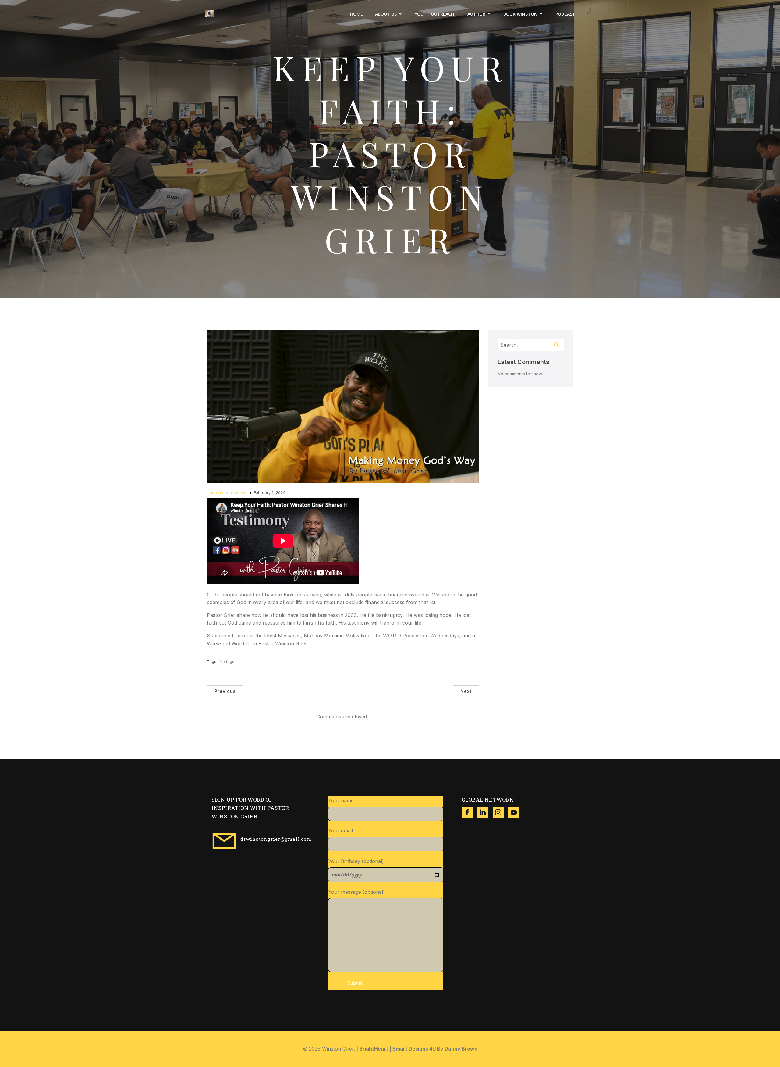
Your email (340, 831)
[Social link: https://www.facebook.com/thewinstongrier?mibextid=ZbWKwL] (469, 812)
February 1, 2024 (269, 492)
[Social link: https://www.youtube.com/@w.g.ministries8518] (516, 812)
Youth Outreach (435, 14)
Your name (341, 800)
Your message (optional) (356, 892)
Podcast (565, 14)
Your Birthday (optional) (356, 861)
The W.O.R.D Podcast (226, 492)
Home (356, 14)
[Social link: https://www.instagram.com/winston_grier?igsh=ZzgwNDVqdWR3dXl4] (500, 812)
